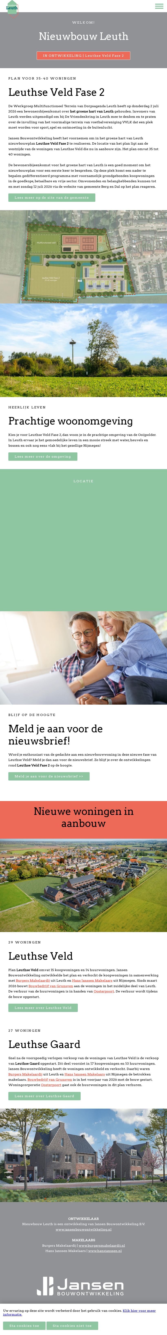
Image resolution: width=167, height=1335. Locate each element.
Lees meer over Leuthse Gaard (44, 1096)
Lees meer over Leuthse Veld (43, 1008)
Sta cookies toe (24, 1326)
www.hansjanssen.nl (105, 1251)
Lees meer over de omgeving (43, 456)
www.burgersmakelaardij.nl (102, 1246)
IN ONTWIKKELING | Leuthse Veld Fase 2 (83, 56)
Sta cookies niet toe (72, 1326)
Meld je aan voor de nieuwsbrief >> (49, 776)
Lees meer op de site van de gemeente (52, 198)
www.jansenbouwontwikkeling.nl (84, 1229)
